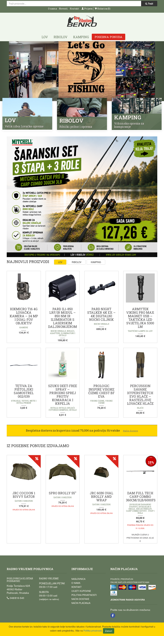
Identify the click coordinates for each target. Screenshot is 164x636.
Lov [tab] (60, 262)
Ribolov (60, 37)
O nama (52, 8)
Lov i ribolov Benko (82, 21)
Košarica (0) (103, 8)
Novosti (63, 8)
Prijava (88, 8)
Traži (150, 3)
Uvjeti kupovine (81, 591)
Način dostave (80, 599)
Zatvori (108, 630)
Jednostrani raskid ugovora (127, 599)
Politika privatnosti (84, 595)
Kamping (81, 37)
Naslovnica (78, 578)
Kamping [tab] (96, 262)
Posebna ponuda (108, 37)
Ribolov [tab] (76, 262)
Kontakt (74, 8)
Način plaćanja (80, 603)
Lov (45, 37)
